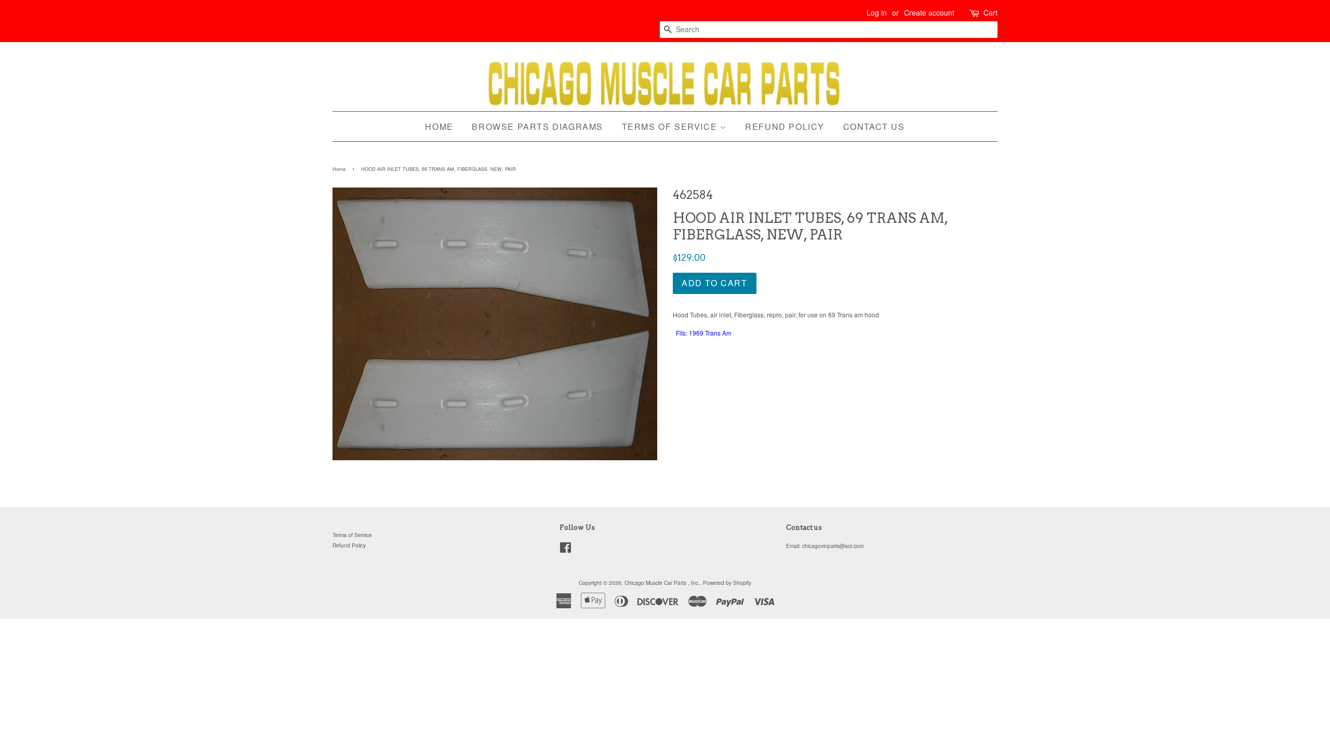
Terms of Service (671, 126)
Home (439, 126)
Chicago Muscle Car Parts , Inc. (662, 582)
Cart (990, 12)
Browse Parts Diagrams (537, 126)
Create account (929, 12)
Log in (877, 12)
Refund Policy (784, 126)
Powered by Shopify (727, 582)
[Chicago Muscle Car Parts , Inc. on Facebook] (565, 550)
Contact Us (874, 126)
